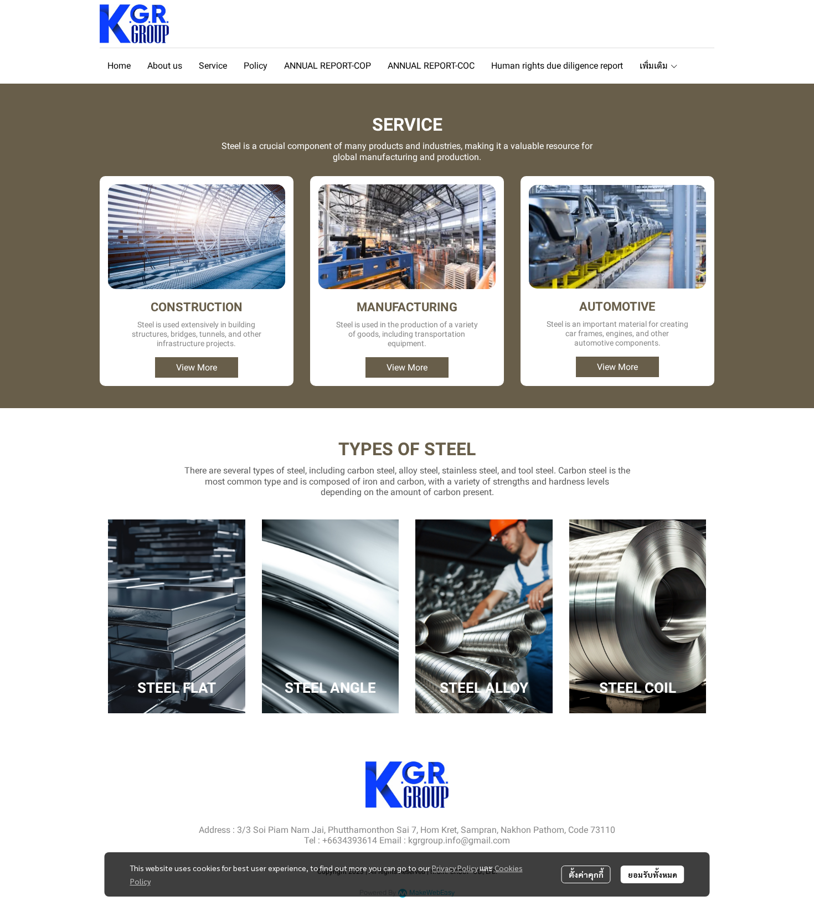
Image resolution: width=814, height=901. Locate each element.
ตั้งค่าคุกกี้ (586, 874)
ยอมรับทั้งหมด (652, 874)
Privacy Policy (455, 868)
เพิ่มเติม (655, 65)
